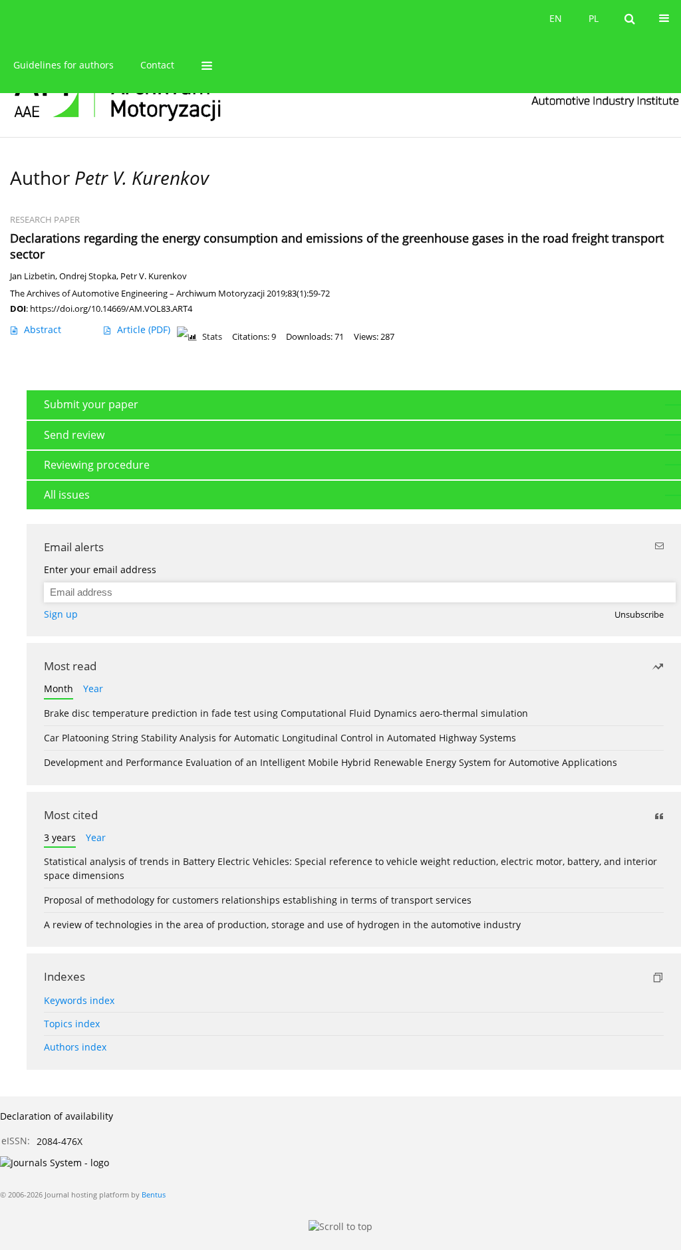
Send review (74, 435)
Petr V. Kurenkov (153, 276)
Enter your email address (100, 569)
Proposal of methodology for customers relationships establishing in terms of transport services (258, 900)
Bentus (154, 1194)
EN (555, 18)
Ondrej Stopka (87, 276)
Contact (157, 65)
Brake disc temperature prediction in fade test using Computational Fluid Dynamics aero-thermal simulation (286, 713)
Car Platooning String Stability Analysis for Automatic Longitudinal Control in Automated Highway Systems (280, 737)
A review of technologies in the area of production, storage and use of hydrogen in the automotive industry (282, 924)
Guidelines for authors (63, 65)
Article (143, 329)
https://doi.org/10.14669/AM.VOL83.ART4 (111, 308)
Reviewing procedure (97, 464)
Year (93, 688)
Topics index (72, 1023)
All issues (67, 494)
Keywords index (79, 1000)
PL (594, 18)
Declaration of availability (56, 1116)
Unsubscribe (639, 614)
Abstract (42, 329)
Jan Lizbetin (32, 276)
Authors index (75, 1047)
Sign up (61, 614)
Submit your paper (91, 404)
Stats (212, 336)
